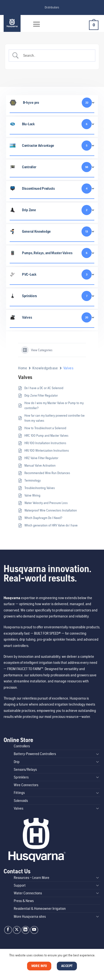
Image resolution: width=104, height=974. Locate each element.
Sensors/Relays (25, 769)
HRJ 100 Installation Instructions (45, 443)
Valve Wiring (32, 495)
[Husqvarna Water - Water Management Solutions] (15, 23)
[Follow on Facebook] (8, 930)
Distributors (52, 7)
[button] (36, 24)
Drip (17, 761)
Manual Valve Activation (40, 465)
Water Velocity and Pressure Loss (46, 503)
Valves (18, 808)
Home (22, 368)
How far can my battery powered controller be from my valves (54, 417)
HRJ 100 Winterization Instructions (46, 450)
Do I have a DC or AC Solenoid (43, 388)
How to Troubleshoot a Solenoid (45, 428)
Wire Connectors (26, 785)
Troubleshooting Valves (39, 488)
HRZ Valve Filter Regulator (41, 458)
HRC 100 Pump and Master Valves (46, 435)
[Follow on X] (17, 930)
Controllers (22, 746)
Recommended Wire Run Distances (47, 473)
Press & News (24, 900)
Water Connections (28, 893)
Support (20, 885)
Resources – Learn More (31, 877)
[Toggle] (97, 754)
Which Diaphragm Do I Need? (43, 518)
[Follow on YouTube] (34, 930)
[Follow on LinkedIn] (26, 930)
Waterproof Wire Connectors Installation (50, 510)
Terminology (32, 480)
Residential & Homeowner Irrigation (40, 908)
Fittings (19, 792)
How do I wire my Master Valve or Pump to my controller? (54, 405)
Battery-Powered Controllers (35, 753)
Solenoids (21, 800)
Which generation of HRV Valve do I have (51, 525)
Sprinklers (21, 777)
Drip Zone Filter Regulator (41, 395)
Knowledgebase (45, 368)
